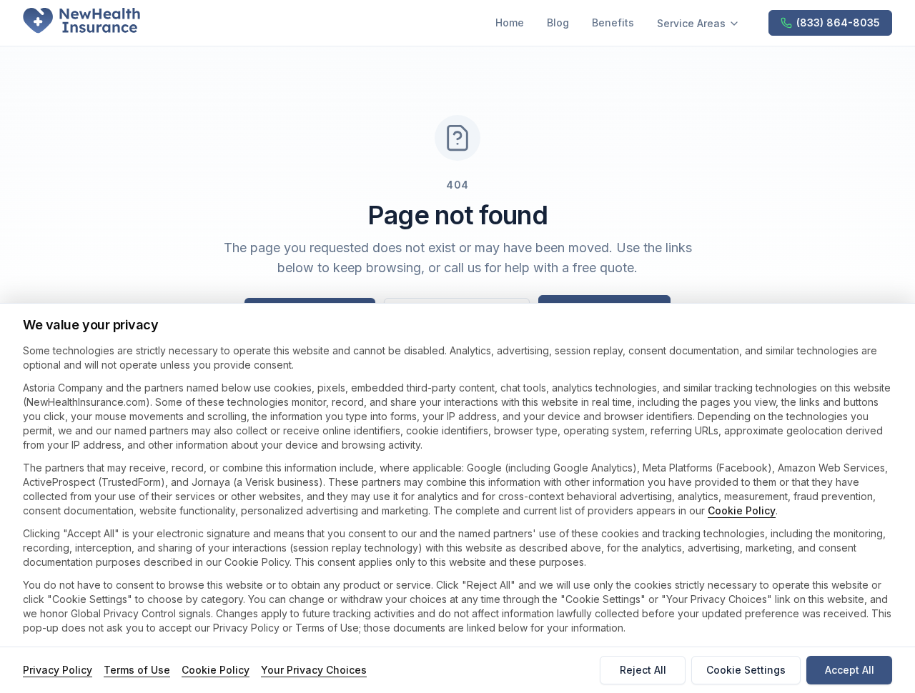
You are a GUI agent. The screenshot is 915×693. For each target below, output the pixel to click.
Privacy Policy (57, 670)
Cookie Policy (742, 510)
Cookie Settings (746, 670)
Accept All (849, 670)
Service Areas (691, 23)
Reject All (643, 670)
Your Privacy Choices (314, 670)
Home (509, 22)
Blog (558, 22)
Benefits (613, 22)
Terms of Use (137, 670)
